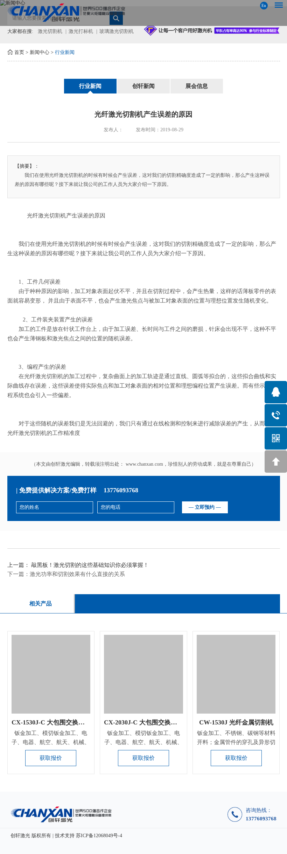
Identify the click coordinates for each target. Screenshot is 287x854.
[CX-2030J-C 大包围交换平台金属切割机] (143, 674)
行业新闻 (65, 52)
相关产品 (40, 603)
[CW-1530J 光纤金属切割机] (236, 674)
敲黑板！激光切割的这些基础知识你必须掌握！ (90, 565)
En (263, 5)
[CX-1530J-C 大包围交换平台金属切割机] (51, 674)
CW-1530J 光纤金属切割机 (236, 722)
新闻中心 (39, 52)
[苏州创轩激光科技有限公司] (143, 12)
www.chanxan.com (144, 464)
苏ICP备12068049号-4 (99, 835)
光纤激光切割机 (46, 215)
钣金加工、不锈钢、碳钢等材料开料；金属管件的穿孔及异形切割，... (236, 742)
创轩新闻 (143, 86)
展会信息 (197, 86)
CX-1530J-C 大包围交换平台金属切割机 (67, 722)
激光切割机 (50, 31)
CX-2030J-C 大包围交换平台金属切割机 (159, 722)
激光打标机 (81, 31)
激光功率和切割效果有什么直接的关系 (77, 574)
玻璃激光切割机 (116, 31)
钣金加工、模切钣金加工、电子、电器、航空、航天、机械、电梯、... (51, 742)
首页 (19, 52)
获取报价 (51, 758)
